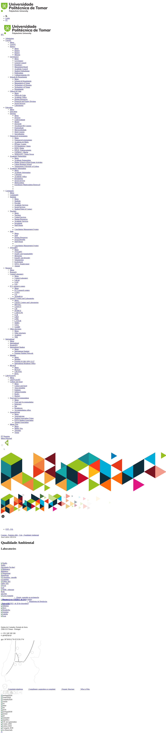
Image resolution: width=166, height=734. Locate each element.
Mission (17, 55)
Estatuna (17, 390)
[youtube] (11, 693)
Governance (14, 57)
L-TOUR (17, 321)
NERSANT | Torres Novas (24, 154)
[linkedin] (16, 693)
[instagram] (7, 693)
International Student (17, 347)
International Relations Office (24, 363)
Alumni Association (21, 422)
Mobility (13, 355)
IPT (2, 35)
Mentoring (18, 256)
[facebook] (3, 693)
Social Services (19, 103)
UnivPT (8, 40)
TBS (16, 337)
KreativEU (14, 345)
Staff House (18, 225)
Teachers (13, 211)
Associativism (15, 412)
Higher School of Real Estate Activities (28, 162)
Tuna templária (19, 388)
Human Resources (21, 99)
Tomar (16, 432)
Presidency (18, 65)
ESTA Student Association (23, 420)
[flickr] (20, 693)
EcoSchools (18, 262)
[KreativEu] (5, 610)
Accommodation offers (22, 410)
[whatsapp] (24, 693)
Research (8, 268)
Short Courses (19, 132)
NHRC (17, 323)
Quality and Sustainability (23, 254)
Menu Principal (6, 438)
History (12, 47)
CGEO (17, 292)
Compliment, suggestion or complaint (41, 689)
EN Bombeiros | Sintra (22, 146)
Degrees (13, 114)
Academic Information (18, 168)
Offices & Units (15, 91)
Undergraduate (19, 120)
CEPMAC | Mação (21, 152)
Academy (17, 335)
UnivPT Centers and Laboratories (22, 298)
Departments (18, 89)
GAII (16, 282)
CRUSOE (18, 372)
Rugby (16, 394)
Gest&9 (17, 327)
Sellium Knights (20, 392)
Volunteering (19, 260)
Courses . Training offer (9, 535)
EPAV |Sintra (19, 148)
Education (9, 107)
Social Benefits (19, 239)
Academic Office (20, 97)
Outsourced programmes (18, 136)
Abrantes (17, 430)
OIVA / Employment (21, 264)
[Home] (24, 12)
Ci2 (15, 294)
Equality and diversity (22, 258)
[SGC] (3, 608)
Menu (12, 42)
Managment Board (21, 67)
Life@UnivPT (10, 376)
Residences (18, 408)
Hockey (17, 396)
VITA (16, 325)
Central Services (20, 217)
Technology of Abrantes (23, 85)
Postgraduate (19, 128)
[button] (1, 732)
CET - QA (9, 529)
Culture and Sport (16, 382)
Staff (11, 231)
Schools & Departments (18, 77)
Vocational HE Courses (22, 126)
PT (6, 20)
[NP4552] (5, 606)
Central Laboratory (16, 274)
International (9, 339)
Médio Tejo (14, 424)
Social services (19, 181)
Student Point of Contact (23, 209)
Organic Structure (67, 689)
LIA (16, 284)
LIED (16, 317)
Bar (15, 406)
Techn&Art (18, 296)
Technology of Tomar (22, 87)
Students (13, 197)
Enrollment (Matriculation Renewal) (27, 185)
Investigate (18, 223)
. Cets (20, 535)
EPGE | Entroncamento (22, 150)
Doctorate (17, 124)
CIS (15, 309)
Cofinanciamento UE (22, 75)
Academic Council (21, 69)
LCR (16, 315)
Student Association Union (24, 418)
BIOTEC (17, 304)
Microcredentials (20, 130)
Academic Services (21, 205)
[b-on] (3, 616)
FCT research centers (17, 286)
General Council (20, 63)
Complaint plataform (15, 689)
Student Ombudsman (21, 71)
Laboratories (18, 105)
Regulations (18, 179)
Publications (18, 73)
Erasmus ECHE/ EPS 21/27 (24, 361)
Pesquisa (7, 436)
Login (7, 18)
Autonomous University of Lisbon (26, 166)
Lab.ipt (17, 280)
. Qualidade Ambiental (31, 535)
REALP (13, 365)
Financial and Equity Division (25, 101)
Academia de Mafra (21, 142)
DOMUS (17, 311)
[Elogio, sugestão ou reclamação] (7, 596)
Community (9, 191)
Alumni (17, 266)
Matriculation (19, 183)
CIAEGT (17, 307)
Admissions (9, 38)
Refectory (17, 404)
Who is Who (85, 689)
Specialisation (19, 134)
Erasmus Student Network (23, 353)
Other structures (15, 329)
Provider (17, 203)
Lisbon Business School (23, 164)
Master (16, 122)
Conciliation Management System (26, 229)
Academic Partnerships (18, 156)
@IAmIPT (14, 248)
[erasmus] (4, 612)
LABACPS (18, 313)
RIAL (16, 374)
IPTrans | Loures (20, 144)
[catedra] (4, 614)
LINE (16, 319)
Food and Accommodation (19, 398)
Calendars (18, 174)
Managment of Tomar (22, 83)
